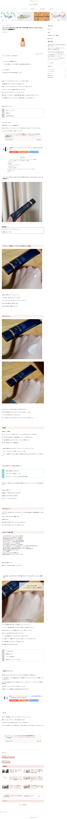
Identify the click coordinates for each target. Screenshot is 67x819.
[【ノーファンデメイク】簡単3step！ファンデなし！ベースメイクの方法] (25, 16)
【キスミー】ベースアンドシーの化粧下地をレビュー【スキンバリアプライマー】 (56, 59)
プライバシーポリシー (4, 812)
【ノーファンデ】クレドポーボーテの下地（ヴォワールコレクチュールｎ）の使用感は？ (22, 159)
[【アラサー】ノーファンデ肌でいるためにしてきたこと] (58, 16)
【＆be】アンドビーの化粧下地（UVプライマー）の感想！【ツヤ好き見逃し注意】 (56, 49)
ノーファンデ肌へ (57, 71)
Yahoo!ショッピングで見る (34, 700)
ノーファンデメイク (57, 69)
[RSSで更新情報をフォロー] (9, 762)
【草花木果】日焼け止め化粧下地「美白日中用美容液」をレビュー (56, 45)
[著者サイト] (3, 762)
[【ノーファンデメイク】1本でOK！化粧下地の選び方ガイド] (9, 16)
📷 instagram (50, 38)
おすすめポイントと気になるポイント (14, 164)
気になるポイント (12, 166)
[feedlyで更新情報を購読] (7, 762)
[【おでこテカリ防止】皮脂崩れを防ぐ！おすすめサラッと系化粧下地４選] (42, 16)
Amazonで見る (24, 700)
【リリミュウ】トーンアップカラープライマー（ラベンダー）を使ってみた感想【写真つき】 (56, 52)
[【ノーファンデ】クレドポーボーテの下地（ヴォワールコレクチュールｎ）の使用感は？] (7, 757)
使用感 (10, 163)
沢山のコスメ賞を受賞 (12, 167)
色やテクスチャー (12, 162)
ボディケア (57, 73)
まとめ (9, 171)
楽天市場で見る (14, 700)
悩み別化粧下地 (57, 77)
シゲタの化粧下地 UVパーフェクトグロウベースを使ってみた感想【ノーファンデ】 (56, 55)
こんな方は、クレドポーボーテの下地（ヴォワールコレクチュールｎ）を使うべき (21, 169)
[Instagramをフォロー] (5, 762)
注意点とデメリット (11, 170)
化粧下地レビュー (5, 752)
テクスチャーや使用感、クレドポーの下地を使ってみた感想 (19, 160)
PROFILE (49, 29)
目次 (21, 157)
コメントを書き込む (23, 804)
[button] (64, 63)
